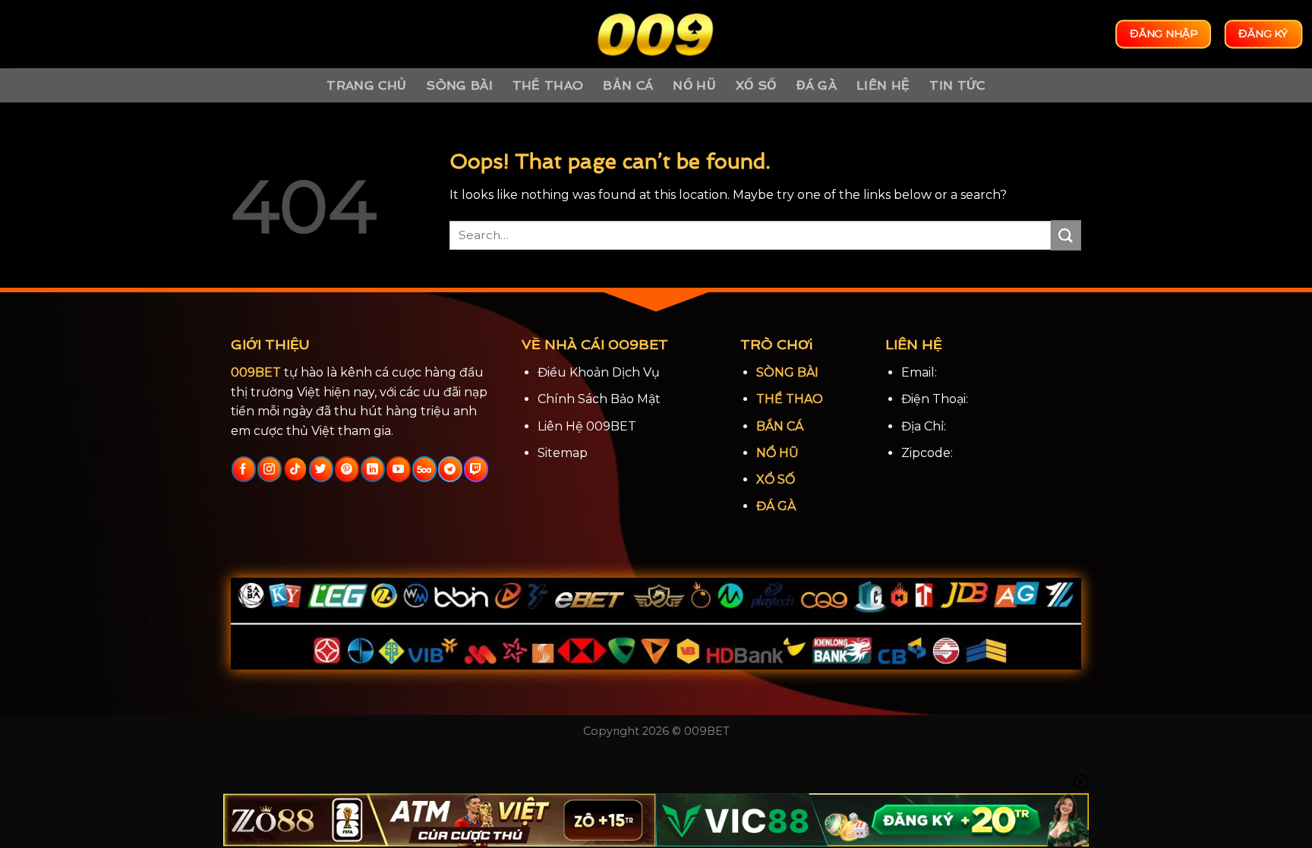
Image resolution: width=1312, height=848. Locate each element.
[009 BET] (656, 34)
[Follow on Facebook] (243, 469)
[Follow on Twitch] (475, 469)
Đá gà (816, 85)
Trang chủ (366, 85)
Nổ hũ (694, 85)
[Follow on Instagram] (269, 469)
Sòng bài (459, 85)
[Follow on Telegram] (450, 469)
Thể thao (548, 85)
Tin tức (957, 85)
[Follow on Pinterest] (346, 469)
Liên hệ (883, 85)
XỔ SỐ (775, 479)
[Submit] (1066, 235)
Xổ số (756, 85)
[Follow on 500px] (424, 469)
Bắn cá (628, 85)
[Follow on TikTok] (295, 469)
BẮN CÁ (779, 426)
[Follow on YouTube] (398, 469)
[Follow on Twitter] (321, 469)
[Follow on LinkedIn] (372, 469)
